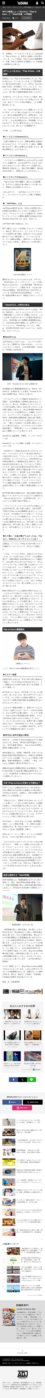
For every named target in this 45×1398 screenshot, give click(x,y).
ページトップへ (22, 1353)
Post (22, 1079)
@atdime (13, 1102)
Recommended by (27, 1069)
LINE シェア (31, 1079)
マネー (9, 7)
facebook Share (13, 1079)
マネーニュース (17, 7)
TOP (3, 7)
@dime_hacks (24, 1107)
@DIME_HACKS (34, 1102)
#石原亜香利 (26, 18)
